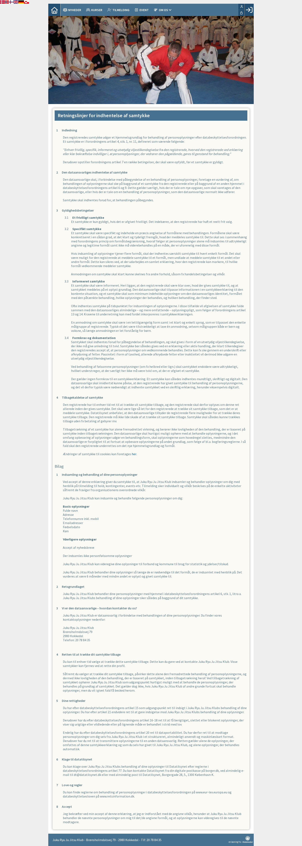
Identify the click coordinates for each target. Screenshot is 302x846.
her (134, 454)
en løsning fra (235, 841)
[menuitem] (54, 10)
